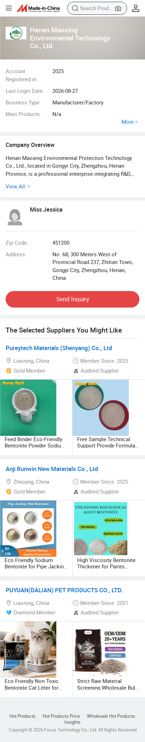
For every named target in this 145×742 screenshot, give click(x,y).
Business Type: (23, 102)
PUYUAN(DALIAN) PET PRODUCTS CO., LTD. (64, 590)
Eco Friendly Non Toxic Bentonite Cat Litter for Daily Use (32, 687)
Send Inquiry (72, 299)
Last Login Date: (25, 90)
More (127, 122)
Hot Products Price (61, 716)
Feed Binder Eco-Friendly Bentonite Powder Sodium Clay (35, 445)
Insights (72, 722)
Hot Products (23, 716)
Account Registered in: (22, 74)
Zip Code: (17, 242)
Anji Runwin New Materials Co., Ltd (52, 469)
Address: (16, 254)
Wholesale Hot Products (111, 716)
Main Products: (23, 113)
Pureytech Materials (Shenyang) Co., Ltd (59, 348)
